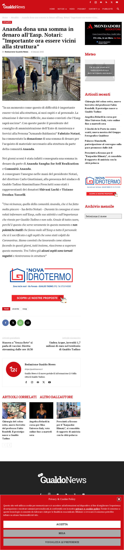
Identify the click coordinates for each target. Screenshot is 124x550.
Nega (62, 533)
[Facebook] (90, 2)
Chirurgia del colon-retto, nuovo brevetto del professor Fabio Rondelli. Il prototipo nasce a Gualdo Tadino (103, 106)
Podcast (82, 9)
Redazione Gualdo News (16, 52)
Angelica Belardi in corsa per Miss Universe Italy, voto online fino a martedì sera (40, 428)
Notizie (61, 9)
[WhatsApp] (20, 323)
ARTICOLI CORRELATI (19, 397)
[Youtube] (116, 2)
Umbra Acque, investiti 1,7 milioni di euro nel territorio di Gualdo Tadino (63, 346)
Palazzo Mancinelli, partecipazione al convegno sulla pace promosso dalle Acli (103, 144)
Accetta (62, 524)
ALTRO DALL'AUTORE (56, 397)
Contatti (93, 9)
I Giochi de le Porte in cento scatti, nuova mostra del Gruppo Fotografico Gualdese (103, 132)
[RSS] (106, 2)
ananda (15, 309)
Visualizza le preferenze (62, 542)
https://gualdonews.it (33, 369)
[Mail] (100, 2)
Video (72, 9)
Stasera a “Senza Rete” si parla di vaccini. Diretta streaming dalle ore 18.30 (17, 346)
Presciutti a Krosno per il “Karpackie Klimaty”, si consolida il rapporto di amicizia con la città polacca (68, 428)
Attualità (15, 17)
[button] (119, 499)
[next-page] (9, 445)
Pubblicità (107, 9)
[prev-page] (4, 445)
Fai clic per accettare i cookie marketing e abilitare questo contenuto (100, 70)
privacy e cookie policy (88, 508)
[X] (111, 2)
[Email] (28, 323)
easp (25, 309)
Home (52, 9)
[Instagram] (95, 2)
